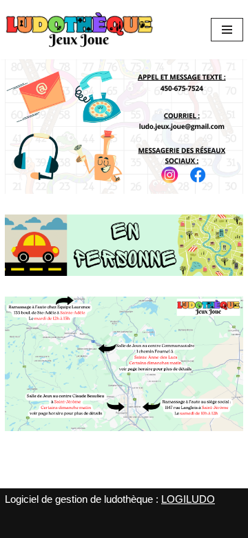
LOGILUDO (188, 499)
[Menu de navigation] (227, 29)
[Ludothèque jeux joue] (79, 30)
